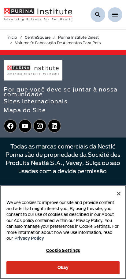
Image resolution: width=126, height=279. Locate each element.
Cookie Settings (63, 250)
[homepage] (38, 14)
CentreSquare (37, 37)
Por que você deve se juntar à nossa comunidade (61, 92)
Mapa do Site (25, 110)
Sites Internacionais (36, 101)
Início (12, 37)
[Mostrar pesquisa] (98, 14)
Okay (63, 267)
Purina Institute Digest (78, 37)
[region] (63, 232)
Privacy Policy (29, 238)
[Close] (118, 193)
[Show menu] (115, 14)
